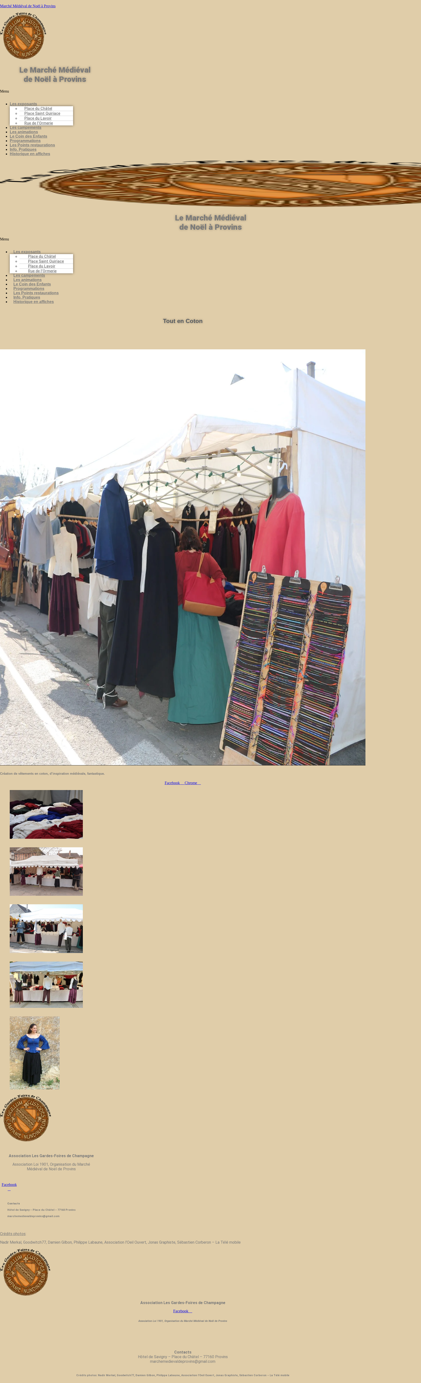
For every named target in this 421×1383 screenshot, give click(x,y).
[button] (103, 93)
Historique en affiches (30, 154)
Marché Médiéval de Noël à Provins (28, 6)
